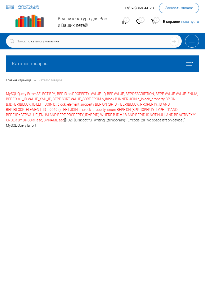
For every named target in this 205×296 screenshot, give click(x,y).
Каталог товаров (30, 63)
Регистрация (28, 6)
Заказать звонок (179, 8)
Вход (10, 6)
